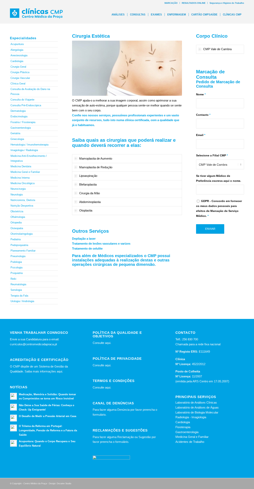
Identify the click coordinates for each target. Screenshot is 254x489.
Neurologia (17, 194)
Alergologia (17, 49)
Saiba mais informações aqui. (44, 371)
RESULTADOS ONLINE (193, 3)
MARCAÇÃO (171, 3)
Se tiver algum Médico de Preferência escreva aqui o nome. (218, 178)
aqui (107, 343)
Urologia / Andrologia (22, 301)
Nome (201, 94)
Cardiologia (17, 61)
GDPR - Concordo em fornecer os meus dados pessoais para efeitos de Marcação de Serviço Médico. (219, 208)
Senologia (16, 289)
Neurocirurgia (18, 188)
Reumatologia (18, 284)
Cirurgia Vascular (20, 78)
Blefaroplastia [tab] (88, 184)
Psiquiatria (17, 273)
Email (200, 135)
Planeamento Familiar (23, 250)
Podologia (16, 261)
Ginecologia (17, 139)
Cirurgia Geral (18, 66)
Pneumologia (18, 256)
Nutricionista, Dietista (23, 200)
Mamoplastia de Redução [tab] (95, 167)
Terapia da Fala (19, 295)
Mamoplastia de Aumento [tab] (95, 158)
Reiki (13, 278)
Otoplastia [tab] (85, 210)
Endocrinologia (19, 116)
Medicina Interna (20, 177)
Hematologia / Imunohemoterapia (29, 144)
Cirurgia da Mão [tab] (89, 193)
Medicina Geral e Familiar (25, 171)
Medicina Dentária (21, 166)
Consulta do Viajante (22, 99)
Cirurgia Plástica (20, 72)
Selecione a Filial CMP (212, 155)
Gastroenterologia (21, 127)
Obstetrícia (17, 211)
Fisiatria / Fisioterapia (23, 122)
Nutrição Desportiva (22, 205)
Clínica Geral (18, 83)
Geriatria (15, 133)
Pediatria (16, 239)
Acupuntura (17, 44)
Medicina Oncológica (23, 183)
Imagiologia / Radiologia (24, 150)
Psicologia (16, 267)
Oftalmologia (18, 216)
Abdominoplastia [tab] (90, 202)
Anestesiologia (19, 55)
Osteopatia (17, 228)
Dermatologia (18, 110)
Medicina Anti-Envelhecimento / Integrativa (29, 158)
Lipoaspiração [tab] (88, 175)
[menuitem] (171, 3)
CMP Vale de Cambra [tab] (217, 49)
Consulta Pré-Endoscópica (26, 105)
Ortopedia (16, 222)
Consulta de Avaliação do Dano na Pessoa (30, 92)
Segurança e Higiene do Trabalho (227, 3)
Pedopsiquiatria (19, 245)
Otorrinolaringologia (22, 233)
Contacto (203, 114)
